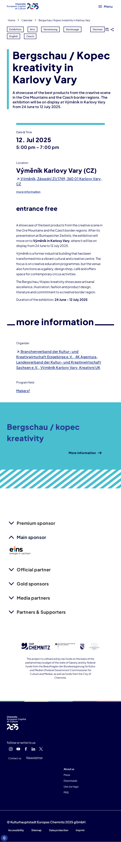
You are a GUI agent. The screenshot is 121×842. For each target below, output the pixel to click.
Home (11, 20)
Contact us (14, 758)
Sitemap (36, 830)
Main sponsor (31, 537)
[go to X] (41, 749)
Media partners (33, 598)
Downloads (70, 780)
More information (82, 453)
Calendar (26, 20)
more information (28, 192)
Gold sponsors (33, 583)
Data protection (58, 830)
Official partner (34, 569)
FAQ (66, 792)
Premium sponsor (36, 523)
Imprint (80, 830)
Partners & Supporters (41, 612)
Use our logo (71, 786)
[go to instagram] (10, 749)
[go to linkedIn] (33, 749)
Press (67, 774)
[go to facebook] (26, 749)
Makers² (23, 390)
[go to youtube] (18, 749)
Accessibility (16, 830)
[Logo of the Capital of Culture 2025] (23, 6)
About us (69, 769)
